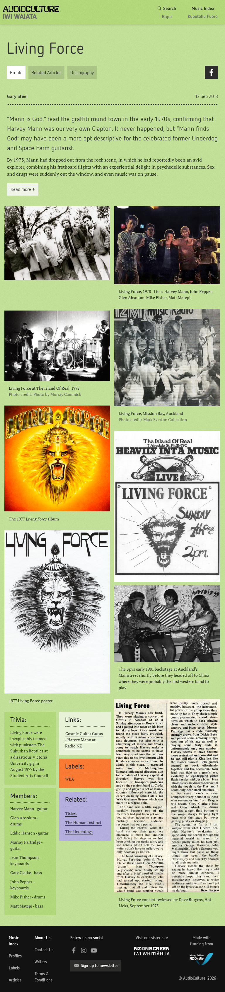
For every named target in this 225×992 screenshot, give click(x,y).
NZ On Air (201, 958)
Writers (41, 961)
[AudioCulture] (31, 12)
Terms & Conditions (43, 976)
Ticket (71, 813)
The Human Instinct (83, 822)
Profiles (15, 956)
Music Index (14, 940)
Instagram (83, 950)
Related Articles (46, 72)
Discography (82, 72)
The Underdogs (79, 831)
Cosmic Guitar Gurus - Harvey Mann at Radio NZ (84, 740)
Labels (14, 968)
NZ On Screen (151, 951)
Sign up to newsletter (99, 965)
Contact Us (44, 949)
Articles (15, 980)
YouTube (93, 950)
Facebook (211, 72)
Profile (16, 72)
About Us (42, 937)
